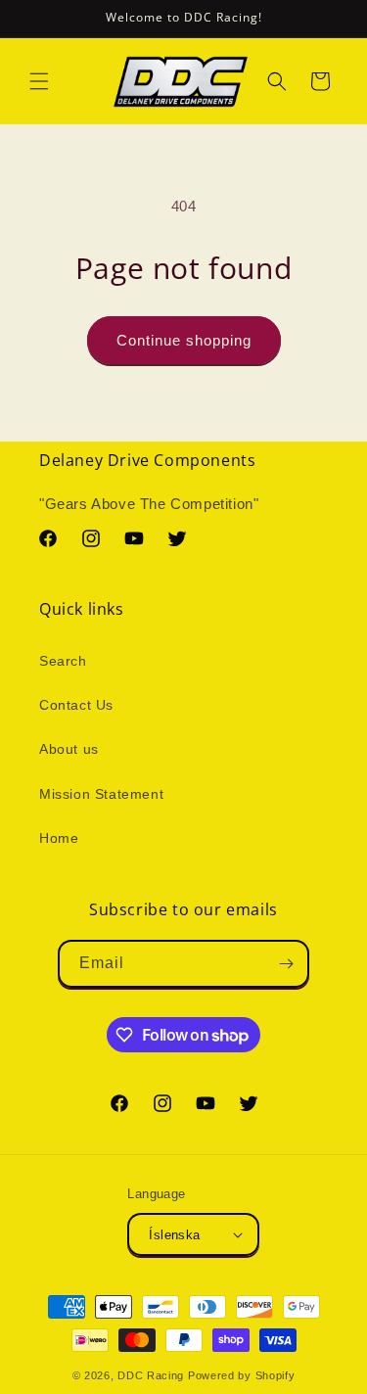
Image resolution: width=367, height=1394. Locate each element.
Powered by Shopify (242, 1375)
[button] (39, 81)
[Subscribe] (285, 964)
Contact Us (76, 705)
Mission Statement (101, 794)
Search (63, 661)
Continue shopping (184, 340)
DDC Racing (150, 1375)
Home (58, 838)
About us (69, 749)
